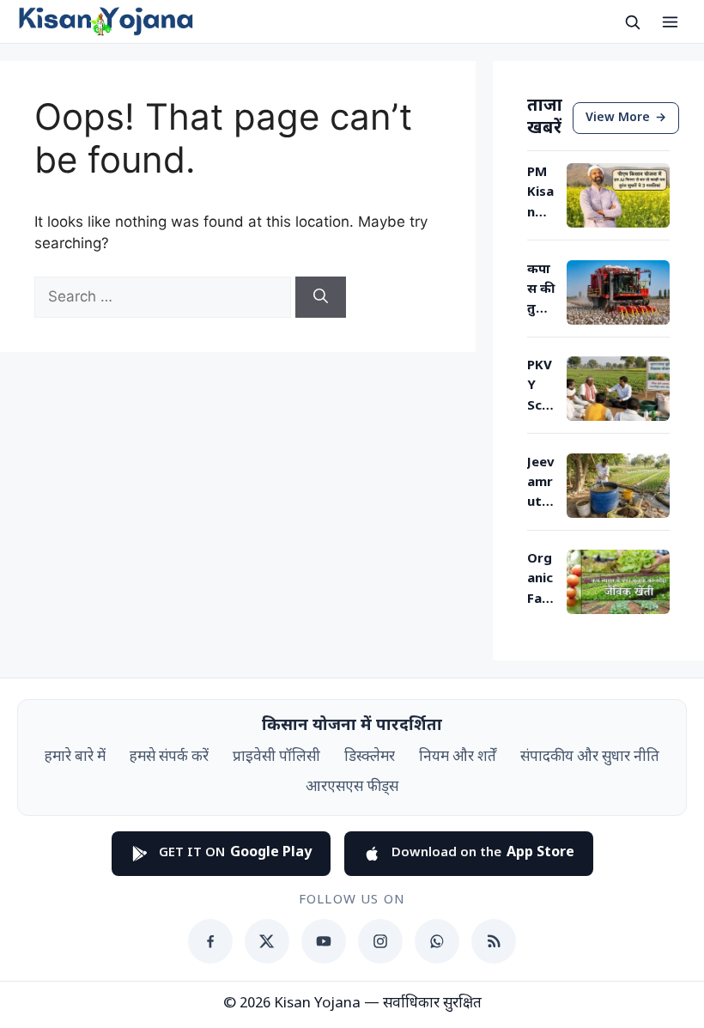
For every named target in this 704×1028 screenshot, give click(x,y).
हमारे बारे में (75, 757)
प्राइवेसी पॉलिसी (276, 757)
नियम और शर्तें (457, 757)
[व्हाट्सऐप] (437, 941)
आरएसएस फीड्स (352, 787)
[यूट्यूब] (323, 941)
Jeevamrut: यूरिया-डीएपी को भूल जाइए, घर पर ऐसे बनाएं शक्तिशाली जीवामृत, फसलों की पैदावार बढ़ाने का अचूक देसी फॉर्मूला (541, 484)
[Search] (320, 297)
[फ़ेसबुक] (210, 941)
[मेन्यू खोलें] (669, 21)
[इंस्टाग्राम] (380, 941)
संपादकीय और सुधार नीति (589, 757)
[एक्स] (267, 941)
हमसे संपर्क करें (169, 757)
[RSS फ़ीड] (493, 941)
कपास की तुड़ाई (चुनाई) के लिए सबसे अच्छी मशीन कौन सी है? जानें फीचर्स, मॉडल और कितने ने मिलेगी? (541, 291)
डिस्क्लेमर (369, 757)
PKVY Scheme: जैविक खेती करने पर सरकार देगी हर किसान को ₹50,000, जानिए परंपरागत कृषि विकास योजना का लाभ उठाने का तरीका (541, 387)
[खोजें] (632, 21)
